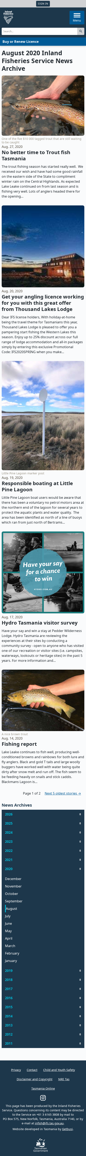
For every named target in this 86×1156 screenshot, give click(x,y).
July (7, 916)
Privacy (16, 1070)
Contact (32, 1070)
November (13, 886)
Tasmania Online (43, 1088)
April (8, 938)
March (10, 946)
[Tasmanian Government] (40, 1150)
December (13, 879)
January (11, 960)
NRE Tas (64, 1079)
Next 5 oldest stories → (63, 793)
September (14, 901)
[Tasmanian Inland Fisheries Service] (8, 17)
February (12, 953)
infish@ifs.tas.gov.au (49, 1123)
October (11, 893)
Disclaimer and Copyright (34, 1079)
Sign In (43, 3)
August (11, 908)
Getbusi (67, 1129)
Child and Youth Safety (59, 1070)
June (8, 923)
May (8, 931)
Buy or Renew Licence (21, 41)
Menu (77, 20)
